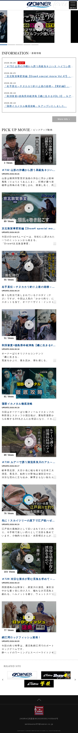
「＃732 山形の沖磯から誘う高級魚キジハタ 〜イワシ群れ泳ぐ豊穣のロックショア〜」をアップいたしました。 (39, 66)
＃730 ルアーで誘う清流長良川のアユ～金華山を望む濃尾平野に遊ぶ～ (29, 462)
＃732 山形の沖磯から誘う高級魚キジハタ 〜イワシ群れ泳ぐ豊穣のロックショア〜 (29, 170)
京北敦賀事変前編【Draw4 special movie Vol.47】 (29, 228)
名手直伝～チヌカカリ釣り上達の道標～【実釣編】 (29, 287)
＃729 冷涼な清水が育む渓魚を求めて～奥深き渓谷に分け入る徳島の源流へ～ (29, 579)
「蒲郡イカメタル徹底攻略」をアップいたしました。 (35, 106)
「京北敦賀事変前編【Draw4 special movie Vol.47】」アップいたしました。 (39, 76)
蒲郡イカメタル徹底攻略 (17, 403)
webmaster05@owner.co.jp (39, 724)
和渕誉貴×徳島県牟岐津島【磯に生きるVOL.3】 (29, 345)
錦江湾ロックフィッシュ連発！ (21, 637)
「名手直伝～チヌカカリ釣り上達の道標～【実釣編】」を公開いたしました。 (39, 86)
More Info (63, 119)
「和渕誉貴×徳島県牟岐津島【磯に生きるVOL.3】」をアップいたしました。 (39, 96)
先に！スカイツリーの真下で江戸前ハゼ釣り (29, 520)
